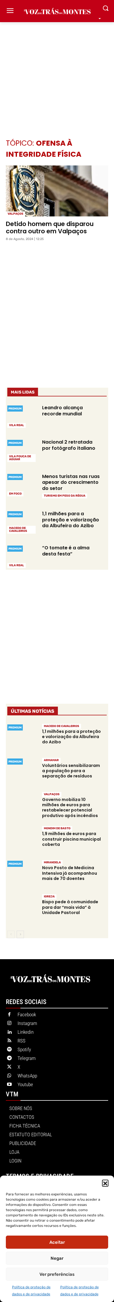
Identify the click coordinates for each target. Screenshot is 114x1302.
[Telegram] (9, 1058)
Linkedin (26, 1032)
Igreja (49, 896)
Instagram (27, 1023)
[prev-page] (11, 934)
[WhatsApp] (9, 1075)
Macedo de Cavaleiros (18, 529)
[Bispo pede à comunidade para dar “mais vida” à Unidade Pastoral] (22, 908)
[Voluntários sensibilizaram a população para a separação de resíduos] (22, 772)
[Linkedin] (9, 1032)
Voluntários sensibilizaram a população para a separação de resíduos (71, 771)
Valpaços (15, 214)
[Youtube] (9, 1084)
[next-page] (20, 934)
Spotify (24, 1049)
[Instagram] (9, 1023)
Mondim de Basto (57, 828)
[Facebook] (9, 1014)
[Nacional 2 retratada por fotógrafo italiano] (22, 450)
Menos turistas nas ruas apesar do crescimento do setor (71, 482)
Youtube (25, 1084)
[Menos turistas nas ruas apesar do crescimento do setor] (22, 484)
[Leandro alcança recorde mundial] (22, 416)
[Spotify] (9, 1049)
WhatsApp (27, 1076)
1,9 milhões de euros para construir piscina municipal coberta (71, 839)
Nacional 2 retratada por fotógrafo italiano (68, 445)
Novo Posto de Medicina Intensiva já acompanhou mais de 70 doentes (69, 873)
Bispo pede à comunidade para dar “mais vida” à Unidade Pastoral (70, 907)
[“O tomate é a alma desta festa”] (22, 556)
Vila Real (16, 425)
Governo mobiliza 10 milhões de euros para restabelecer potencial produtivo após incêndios (70, 807)
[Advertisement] (57, 71)
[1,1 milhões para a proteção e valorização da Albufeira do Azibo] (22, 522)
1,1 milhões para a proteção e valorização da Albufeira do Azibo (70, 519)
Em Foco (15, 493)
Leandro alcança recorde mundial (62, 410)
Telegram (27, 1058)
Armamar (51, 760)
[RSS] (9, 1041)
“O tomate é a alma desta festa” (65, 550)
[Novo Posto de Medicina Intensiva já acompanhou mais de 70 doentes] (22, 874)
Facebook (27, 1014)
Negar (57, 1258)
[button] (105, 1183)
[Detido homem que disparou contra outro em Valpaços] (57, 190)
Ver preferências (57, 1274)
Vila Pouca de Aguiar (20, 458)
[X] (9, 1067)
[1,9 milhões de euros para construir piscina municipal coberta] (22, 840)
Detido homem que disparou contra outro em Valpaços (50, 227)
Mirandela (52, 862)
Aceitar (57, 1242)
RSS (21, 1041)
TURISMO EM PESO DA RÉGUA (64, 495)
